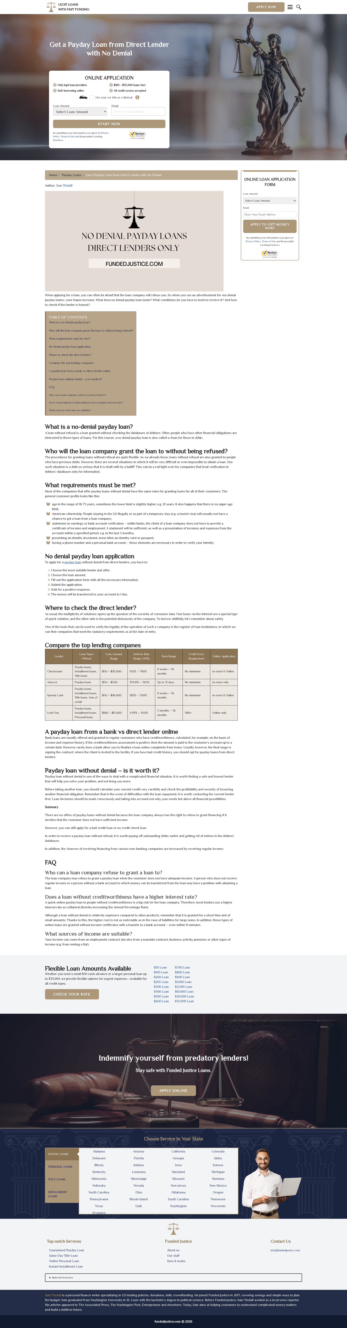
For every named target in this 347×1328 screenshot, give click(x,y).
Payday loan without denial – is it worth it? (75, 379)
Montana (218, 1179)
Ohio (138, 1192)
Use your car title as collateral (113, 97)
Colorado (218, 1151)
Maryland (178, 1172)
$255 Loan (161, 982)
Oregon (218, 1192)
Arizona (138, 1151)
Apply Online (173, 1091)
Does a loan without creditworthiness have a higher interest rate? (86, 402)
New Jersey (178, 1185)
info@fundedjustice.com (285, 1250)
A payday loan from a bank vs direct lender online (79, 371)
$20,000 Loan (184, 996)
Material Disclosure (62, 1277)
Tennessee (218, 1199)
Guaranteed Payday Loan (66, 1250)
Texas (99, 1206)
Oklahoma (178, 1192)
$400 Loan (161, 991)
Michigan (218, 1172)
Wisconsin (218, 1206)
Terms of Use (68, 136)
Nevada (139, 1185)
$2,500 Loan (183, 987)
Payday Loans (71, 175)
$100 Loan (161, 972)
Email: (115, 105)
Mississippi (138, 1179)
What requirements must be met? (69, 338)
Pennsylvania (99, 1199)
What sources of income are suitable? (70, 410)
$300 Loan (161, 987)
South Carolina (178, 1199)
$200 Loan (161, 977)
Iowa (178, 1165)
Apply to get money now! (270, 226)
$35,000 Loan (184, 1001)
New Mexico (218, 1185)
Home (53, 175)
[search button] (299, 7)
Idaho (218, 1158)
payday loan (72, 562)
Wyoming (99, 1213)
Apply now (266, 7)
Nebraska (98, 1185)
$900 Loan (182, 977)
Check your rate (72, 994)
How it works (176, 1261)
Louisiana (139, 1172)
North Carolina (99, 1192)
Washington (178, 1206)
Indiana (139, 1165)
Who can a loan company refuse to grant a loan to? (77, 394)
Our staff (173, 1256)
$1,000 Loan (183, 982)
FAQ (52, 387)
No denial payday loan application (70, 346)
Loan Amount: (61, 105)
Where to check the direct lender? (70, 354)
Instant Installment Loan (66, 1266)
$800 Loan (182, 972)
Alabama (99, 1151)
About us (173, 1250)
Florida (139, 1158)
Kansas (218, 1165)
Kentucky (99, 1172)
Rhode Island (139, 1199)
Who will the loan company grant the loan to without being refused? (91, 330)
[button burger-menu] (290, 7)
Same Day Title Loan (63, 1256)
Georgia (178, 1158)
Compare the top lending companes (71, 362)
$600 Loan (161, 1001)
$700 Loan (182, 967)
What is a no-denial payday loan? (69, 322)
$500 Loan (161, 996)
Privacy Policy (253, 241)
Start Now (109, 124)
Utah (138, 1206)
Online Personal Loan (64, 1261)
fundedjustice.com (168, 1321)
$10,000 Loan (184, 991)
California (178, 1151)
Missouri (178, 1179)
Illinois (99, 1165)
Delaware (99, 1158)
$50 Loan (160, 967)
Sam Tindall (64, 185)
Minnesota (99, 1179)
